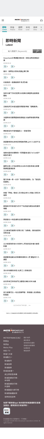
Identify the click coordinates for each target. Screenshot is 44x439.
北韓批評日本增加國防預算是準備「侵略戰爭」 (21, 106)
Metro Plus (8, 347)
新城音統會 (7, 370)
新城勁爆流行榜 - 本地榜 (11, 379)
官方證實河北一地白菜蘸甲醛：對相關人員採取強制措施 (22, 293)
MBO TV (6, 350)
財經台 (6, 341)
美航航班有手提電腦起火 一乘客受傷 (17, 131)
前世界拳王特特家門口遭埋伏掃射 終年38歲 (19, 281)
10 (25, 305)
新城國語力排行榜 (12, 389)
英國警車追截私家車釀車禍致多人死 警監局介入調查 (21, 258)
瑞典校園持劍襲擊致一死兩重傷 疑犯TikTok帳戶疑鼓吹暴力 (21, 153)
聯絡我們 (27, 350)
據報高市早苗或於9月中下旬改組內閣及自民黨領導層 (21, 207)
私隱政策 (27, 348)
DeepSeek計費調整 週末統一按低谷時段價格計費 (21, 59)
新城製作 (8, 360)
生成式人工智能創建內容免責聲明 (14, 313)
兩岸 (35, 28)
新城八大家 (7, 354)
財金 (12, 28)
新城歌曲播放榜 (11, 393)
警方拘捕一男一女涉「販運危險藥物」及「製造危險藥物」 (22, 180)
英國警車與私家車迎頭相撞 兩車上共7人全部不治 (21, 142)
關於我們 (27, 337)
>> (29, 305)
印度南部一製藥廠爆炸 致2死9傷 (15, 82)
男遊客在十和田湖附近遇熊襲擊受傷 (16, 219)
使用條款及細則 (29, 343)
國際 (20, 28)
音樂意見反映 (10, 396)
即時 (4, 28)
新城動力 (7, 357)
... (27, 305)
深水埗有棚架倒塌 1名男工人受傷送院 (17, 270)
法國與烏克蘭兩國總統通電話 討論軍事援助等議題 (21, 118)
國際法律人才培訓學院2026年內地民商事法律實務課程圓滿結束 (21, 167)
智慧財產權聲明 (28, 313)
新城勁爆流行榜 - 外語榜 (11, 385)
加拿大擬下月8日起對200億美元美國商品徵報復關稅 (21, 94)
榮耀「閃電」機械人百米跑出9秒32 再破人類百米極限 (21, 193)
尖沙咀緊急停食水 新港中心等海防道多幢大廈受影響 (21, 244)
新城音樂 (8, 364)
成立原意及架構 (11, 374)
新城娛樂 (8, 367)
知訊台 (6, 344)
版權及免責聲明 (29, 345)
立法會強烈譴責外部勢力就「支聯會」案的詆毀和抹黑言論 (22, 231)
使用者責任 (35, 313)
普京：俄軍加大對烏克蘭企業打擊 (16, 71)
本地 (28, 28)
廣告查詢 (27, 340)
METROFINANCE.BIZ (11, 337)
